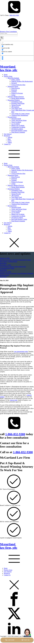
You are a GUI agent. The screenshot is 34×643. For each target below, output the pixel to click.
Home (5, 74)
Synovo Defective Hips (18, 85)
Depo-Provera (15, 88)
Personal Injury (12, 117)
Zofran (13, 95)
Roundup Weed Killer (17, 103)
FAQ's (9, 141)
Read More (3, 263)
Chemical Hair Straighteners (19, 115)
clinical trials (13, 400)
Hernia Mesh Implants (18, 98)
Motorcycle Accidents (17, 125)
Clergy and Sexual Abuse (19, 120)
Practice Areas (8, 76)
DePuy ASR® (15, 79)
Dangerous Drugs (13, 86)
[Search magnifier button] (2, 37)
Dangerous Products (14, 100)
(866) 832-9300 (14, 15)
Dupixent (14, 90)
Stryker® (14, 83)
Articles (10, 137)
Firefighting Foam (16, 102)
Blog (9, 139)
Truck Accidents (16, 122)
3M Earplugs (15, 107)
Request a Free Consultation (8, 31)
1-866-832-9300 (15, 434)
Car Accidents (15, 124)
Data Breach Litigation (18, 132)
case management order (21, 351)
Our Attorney (8, 134)
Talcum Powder (16, 105)
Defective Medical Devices (16, 96)
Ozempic (14, 91)
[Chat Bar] (17, 640)
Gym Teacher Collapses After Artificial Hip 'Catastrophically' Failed (13, 267)
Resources (7, 135)
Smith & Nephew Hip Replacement (22, 81)
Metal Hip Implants (13, 78)
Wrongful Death (16, 118)
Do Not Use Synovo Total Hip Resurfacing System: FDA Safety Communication (15, 260)
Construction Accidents (18, 127)
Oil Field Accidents (17, 129)
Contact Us (7, 144)
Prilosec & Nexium (17, 93)
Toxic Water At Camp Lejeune (20, 113)
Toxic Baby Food (16, 108)
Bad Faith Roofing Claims (19, 130)
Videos (10, 142)
